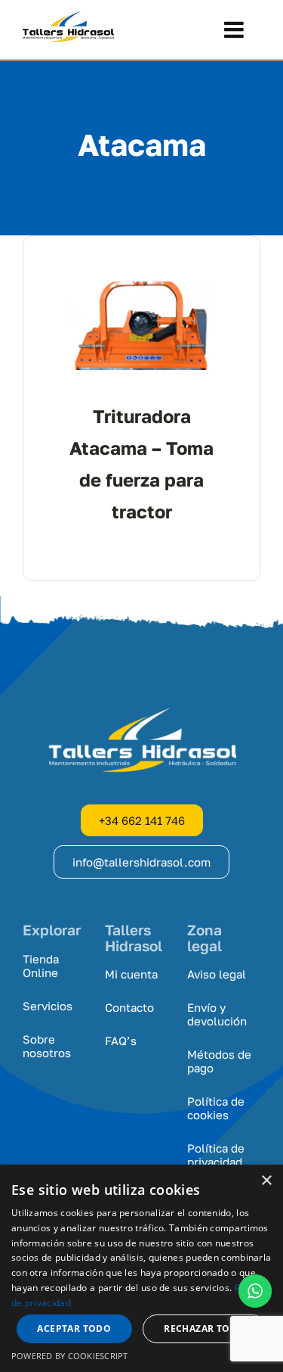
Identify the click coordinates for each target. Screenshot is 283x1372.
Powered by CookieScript (69, 1355)
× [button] (266, 1181)
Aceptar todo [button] (74, 1328)
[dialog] (141, 1268)
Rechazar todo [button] (204, 1328)
